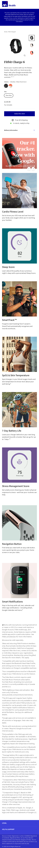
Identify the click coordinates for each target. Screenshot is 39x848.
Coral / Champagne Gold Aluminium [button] (10, 86)
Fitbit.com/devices (9, 637)
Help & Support (8, 829)
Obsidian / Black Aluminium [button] (6, 86)
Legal (4, 823)
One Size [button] (9, 95)
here (7, 657)
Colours (15, 82)
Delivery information (11, 130)
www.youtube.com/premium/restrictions (17, 695)
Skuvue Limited (21, 13)
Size (5, 91)
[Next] (33, 168)
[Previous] (29, 168)
